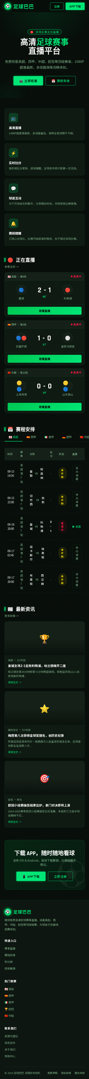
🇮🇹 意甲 (9, 1002)
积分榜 (9, 962)
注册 (57, 6)
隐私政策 (66, 1073)
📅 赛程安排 (61, 81)
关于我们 (10, 1049)
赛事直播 (10, 948)
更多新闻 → (12, 616)
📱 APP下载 (31, 876)
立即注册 (60, 876)
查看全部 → (12, 267)
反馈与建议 (11, 1036)
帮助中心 (10, 1056)
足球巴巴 (19, 7)
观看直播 (44, 311)
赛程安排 (10, 955)
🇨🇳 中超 (9, 1016)
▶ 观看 (76, 527)
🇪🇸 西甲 (9, 996)
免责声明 (52, 1073)
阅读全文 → (14, 682)
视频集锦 (10, 968)
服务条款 (80, 1073)
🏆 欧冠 (9, 1009)
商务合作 (10, 1043)
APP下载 (75, 6)
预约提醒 (77, 473)
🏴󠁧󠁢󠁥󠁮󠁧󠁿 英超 (9, 989)
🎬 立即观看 (28, 81)
